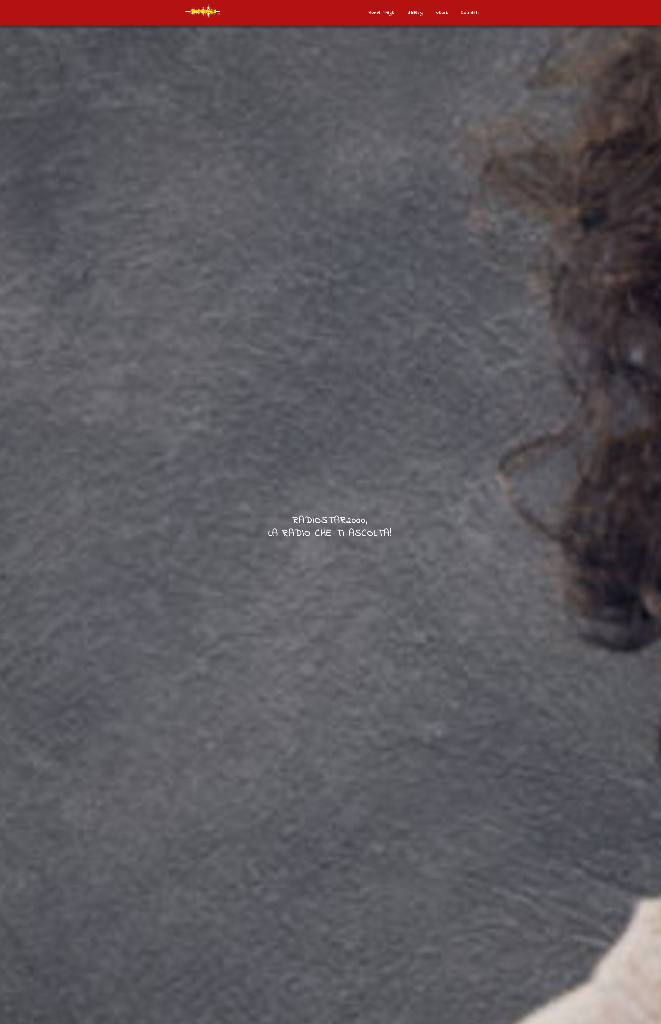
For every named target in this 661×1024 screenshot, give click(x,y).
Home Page (381, 12)
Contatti (470, 12)
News (442, 12)
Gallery (415, 12)
